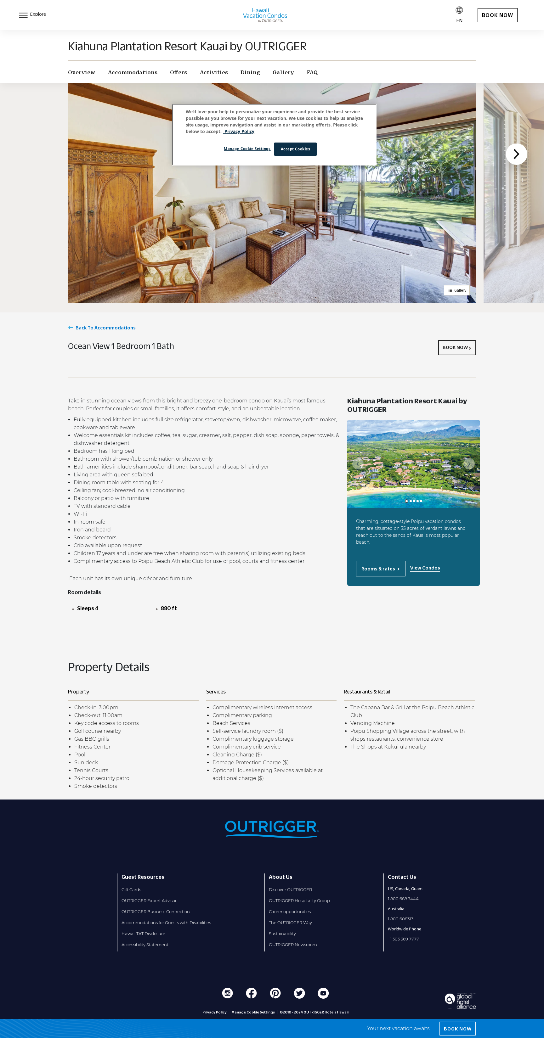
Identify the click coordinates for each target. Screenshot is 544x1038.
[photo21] (414, 501)
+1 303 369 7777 (403, 938)
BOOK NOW (497, 15)
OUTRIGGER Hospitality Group (299, 900)
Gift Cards (131, 889)
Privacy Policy (214, 1012)
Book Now (455, 347)
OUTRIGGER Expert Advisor (149, 900)
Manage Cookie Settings (247, 148)
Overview (81, 72)
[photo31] (417, 501)
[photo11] (411, 501)
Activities (214, 72)
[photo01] (406, 501)
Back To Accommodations (106, 327)
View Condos (425, 567)
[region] (274, 135)
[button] (516, 154)
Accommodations (132, 72)
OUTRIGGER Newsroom (293, 944)
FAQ (312, 72)
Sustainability (282, 933)
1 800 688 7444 (403, 898)
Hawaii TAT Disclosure (143, 933)
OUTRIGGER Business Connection (156, 911)
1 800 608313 (400, 918)
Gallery (283, 72)
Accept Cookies (295, 149)
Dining (250, 72)
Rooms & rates (378, 568)
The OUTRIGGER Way (290, 922)
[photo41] (421, 501)
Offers (178, 72)
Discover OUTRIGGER (290, 889)
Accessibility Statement (145, 944)
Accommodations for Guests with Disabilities (166, 922)
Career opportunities (290, 911)
